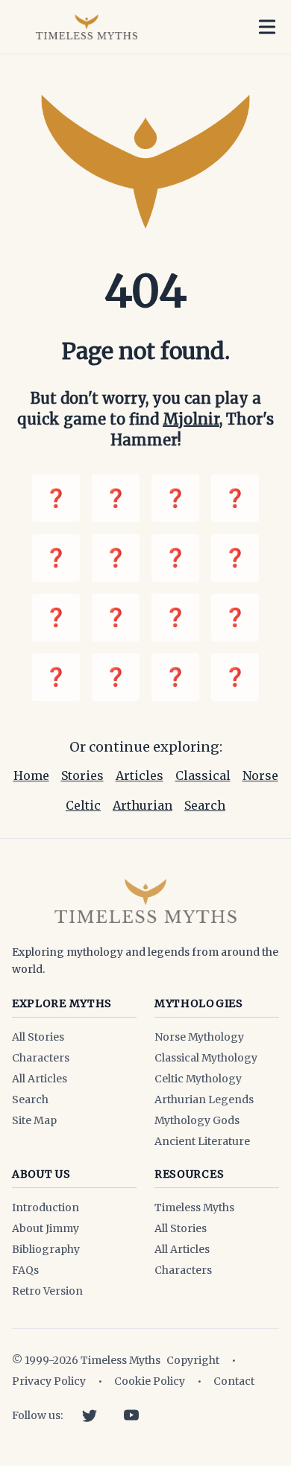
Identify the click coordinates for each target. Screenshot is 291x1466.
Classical (203, 775)
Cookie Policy (149, 1381)
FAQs (25, 1270)
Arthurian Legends (204, 1099)
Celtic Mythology (198, 1078)
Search (204, 805)
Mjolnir (191, 419)
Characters (40, 1057)
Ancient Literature (202, 1141)
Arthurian (142, 805)
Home (31, 775)
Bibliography (46, 1249)
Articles (139, 775)
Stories (82, 775)
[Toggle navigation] (267, 27)
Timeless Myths (194, 1207)
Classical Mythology (205, 1057)
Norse (260, 775)
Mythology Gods (197, 1120)
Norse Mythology (199, 1037)
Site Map (34, 1120)
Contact (233, 1381)
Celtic (83, 805)
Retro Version (47, 1291)
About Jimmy (45, 1228)
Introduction (45, 1207)
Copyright (192, 1360)
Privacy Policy (49, 1381)
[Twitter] (89, 1415)
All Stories (38, 1037)
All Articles (39, 1078)
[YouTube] (131, 1415)
